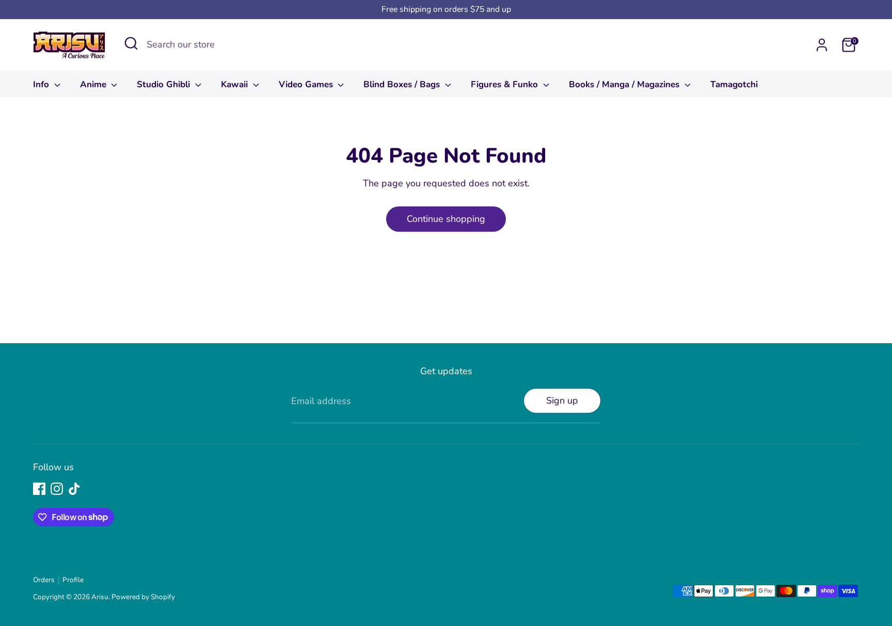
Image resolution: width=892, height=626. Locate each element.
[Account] (821, 45)
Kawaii (235, 84)
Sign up (562, 400)
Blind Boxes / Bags (402, 84)
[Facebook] (39, 489)
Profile (73, 580)
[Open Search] (131, 43)
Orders (44, 580)
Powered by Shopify (143, 597)
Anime (94, 84)
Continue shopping (446, 219)
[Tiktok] (74, 489)
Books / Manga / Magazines (625, 84)
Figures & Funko (505, 84)
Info (42, 84)
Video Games (307, 84)
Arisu (99, 597)
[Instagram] (57, 489)
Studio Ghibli (165, 84)
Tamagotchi (734, 84)
